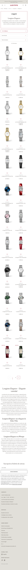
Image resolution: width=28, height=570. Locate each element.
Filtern (5, 31)
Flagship (7, 284)
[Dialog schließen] (27, 1)
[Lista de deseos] (23, 5)
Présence (7, 122)
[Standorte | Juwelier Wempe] (25, 5)
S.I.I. (2, 543)
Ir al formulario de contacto (7, 499)
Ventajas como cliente (6, 515)
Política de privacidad (17, 484)
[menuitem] (2, 5)
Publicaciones (4, 532)
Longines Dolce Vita (20, 203)
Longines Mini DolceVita (7, 176)
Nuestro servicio (5, 512)
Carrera (3, 530)
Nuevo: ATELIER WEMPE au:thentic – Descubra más (14, 2)
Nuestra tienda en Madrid (7, 501)
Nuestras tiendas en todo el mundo (9, 504)
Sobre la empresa (5, 526)
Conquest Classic (7, 338)
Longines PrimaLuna (7, 230)
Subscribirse (14, 471)
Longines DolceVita (7, 94)
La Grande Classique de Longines (7, 68)
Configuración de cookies (7, 517)
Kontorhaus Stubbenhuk (7, 528)
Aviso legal (3, 541)
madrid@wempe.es (5, 482)
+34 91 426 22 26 (5, 495)
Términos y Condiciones (6, 539)
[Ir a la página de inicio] (14, 5)
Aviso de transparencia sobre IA (8, 546)
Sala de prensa (4, 535)
